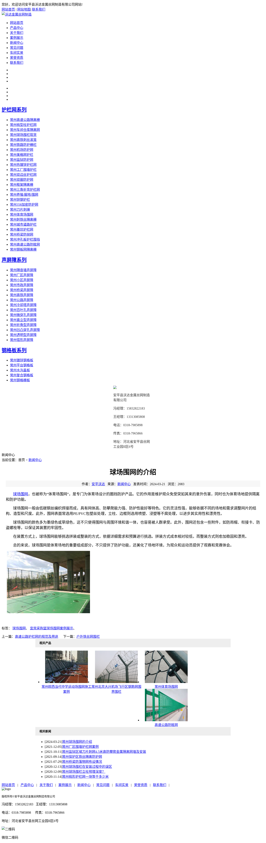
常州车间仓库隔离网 (25, 130)
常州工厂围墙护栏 (23, 169)
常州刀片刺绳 (20, 209)
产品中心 (16, 28)
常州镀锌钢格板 (21, 360)
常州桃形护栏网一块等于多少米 (85, 776)
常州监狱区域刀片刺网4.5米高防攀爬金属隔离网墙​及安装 (104, 751)
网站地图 (24, 9)
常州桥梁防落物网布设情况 (82, 761)
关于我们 (16, 32)
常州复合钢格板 (21, 375)
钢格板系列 (14, 350)
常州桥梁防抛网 (21, 234)
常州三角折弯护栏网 (25, 189)
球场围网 (20, 494)
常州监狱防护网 (21, 159)
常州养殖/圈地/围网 (24, 194)
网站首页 (8, 9)
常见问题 (16, 47)
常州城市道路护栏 (23, 224)
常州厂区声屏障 (21, 275)
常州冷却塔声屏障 (23, 305)
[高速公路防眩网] (166, 720)
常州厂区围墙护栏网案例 (80, 746)
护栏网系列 (14, 109)
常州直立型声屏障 (23, 320)
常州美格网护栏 (21, 154)
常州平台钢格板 (21, 365)
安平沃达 (98, 484)
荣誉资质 (16, 57)
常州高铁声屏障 (21, 295)
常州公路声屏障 (21, 300)
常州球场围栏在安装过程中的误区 (87, 766)
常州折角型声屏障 (23, 325)
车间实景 (16, 52)
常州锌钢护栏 (20, 199)
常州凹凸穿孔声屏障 (25, 330)
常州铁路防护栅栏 (23, 144)
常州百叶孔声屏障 (23, 310)
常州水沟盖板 (20, 370)
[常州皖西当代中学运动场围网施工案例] (66, 682)
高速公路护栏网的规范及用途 (36, 636)
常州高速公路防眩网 (25, 244)
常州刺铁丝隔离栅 (23, 219)
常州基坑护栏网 (21, 229)
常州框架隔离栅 (21, 184)
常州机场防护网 (21, 149)
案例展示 (16, 37)
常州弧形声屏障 (21, 340)
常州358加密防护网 (24, 204)
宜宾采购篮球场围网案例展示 (51, 628)
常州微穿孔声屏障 (23, 315)
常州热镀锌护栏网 (23, 164)
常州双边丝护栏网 (23, 174)
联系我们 (38, 9)
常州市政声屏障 (21, 285)
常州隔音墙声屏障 (23, 270)
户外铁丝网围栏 (88, 636)
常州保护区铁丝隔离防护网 (82, 756)
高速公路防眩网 (166, 725)
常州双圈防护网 (21, 179)
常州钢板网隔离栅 (23, 249)
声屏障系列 (14, 260)
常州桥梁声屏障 (21, 290)
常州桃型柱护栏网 (23, 125)
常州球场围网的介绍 (77, 741)
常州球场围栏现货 (23, 135)
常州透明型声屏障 (23, 335)
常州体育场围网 (21, 214)
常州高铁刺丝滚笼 (23, 140)
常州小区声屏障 (21, 280)
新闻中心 (16, 42)
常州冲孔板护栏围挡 (25, 239)
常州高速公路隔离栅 (25, 120)
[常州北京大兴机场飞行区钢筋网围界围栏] (116, 682)
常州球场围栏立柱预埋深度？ (83, 771)
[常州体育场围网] (166, 682)
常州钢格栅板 (20, 380)
